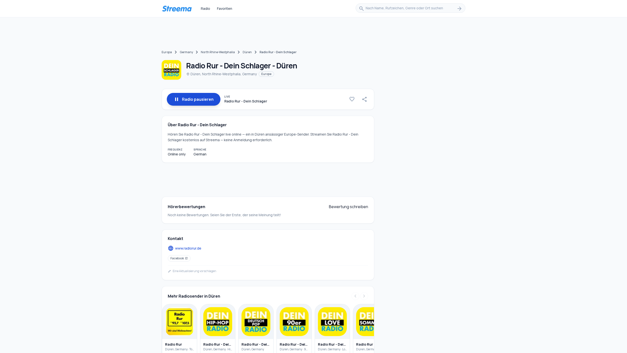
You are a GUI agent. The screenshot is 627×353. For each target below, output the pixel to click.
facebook (179, 258)
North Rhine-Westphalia (218, 52)
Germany (186, 52)
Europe (266, 74)
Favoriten (224, 8)
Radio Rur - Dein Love (332, 344)
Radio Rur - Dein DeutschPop (255, 344)
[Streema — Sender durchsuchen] (177, 8)
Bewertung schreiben (348, 206)
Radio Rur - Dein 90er (294, 344)
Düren (247, 52)
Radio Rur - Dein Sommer (370, 344)
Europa (167, 52)
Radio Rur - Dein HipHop (217, 344)
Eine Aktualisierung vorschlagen (192, 271)
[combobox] (410, 8)
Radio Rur (173, 344)
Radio (205, 8)
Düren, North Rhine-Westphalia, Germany (221, 74)
